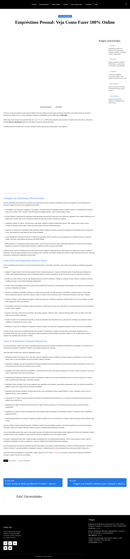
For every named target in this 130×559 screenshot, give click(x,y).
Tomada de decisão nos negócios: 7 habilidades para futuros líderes (116, 100)
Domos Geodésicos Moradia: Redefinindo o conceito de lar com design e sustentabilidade (117, 63)
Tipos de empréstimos (24, 460)
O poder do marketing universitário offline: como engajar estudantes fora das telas (117, 76)
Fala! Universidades (46, 107)
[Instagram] (10, 543)
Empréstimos (12, 460)
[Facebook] (5, 543)
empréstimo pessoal (39, 120)
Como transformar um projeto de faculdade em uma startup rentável (117, 88)
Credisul (55, 452)
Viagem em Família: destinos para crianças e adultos (99, 483)
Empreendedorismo (114, 83)
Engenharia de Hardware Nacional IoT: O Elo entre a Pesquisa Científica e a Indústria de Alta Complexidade (107, 525)
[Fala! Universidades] (38, 107)
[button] (126, 4)
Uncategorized (65, 16)
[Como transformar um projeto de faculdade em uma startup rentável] (102, 87)
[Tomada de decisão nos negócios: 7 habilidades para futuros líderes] (102, 99)
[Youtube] (10, 548)
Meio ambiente (113, 59)
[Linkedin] (15, 543)
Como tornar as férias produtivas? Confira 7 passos (30, 483)
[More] (93, 30)
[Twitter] (5, 548)
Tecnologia (112, 45)
